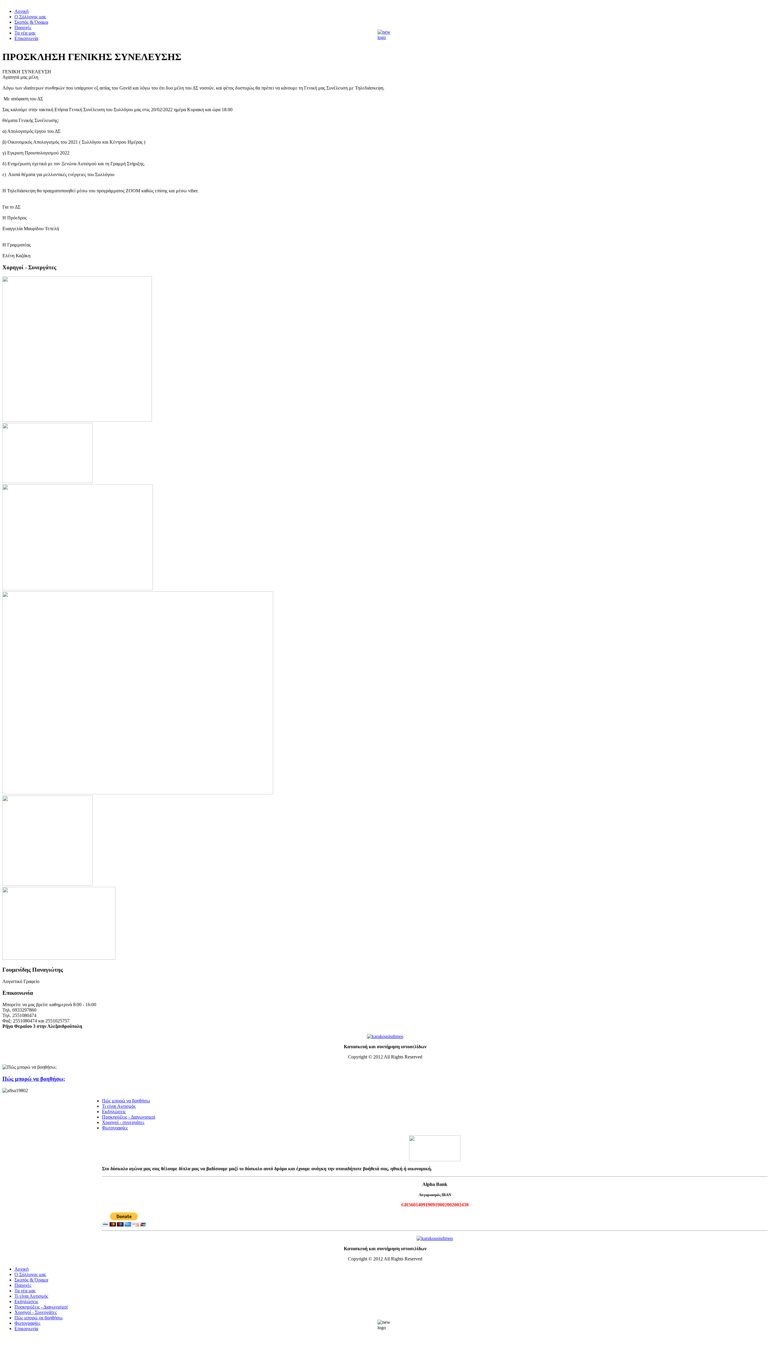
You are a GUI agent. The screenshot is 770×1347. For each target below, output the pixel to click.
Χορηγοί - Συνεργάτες (35, 1312)
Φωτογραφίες (115, 1127)
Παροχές (22, 27)
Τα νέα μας (24, 32)
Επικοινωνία (26, 38)
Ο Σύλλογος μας (30, 16)
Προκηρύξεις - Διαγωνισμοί (128, 1116)
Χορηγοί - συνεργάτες (123, 1122)
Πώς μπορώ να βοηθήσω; (33, 1079)
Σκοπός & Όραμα (31, 22)
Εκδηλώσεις (114, 1111)
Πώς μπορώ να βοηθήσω (126, 1100)
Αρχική (21, 11)
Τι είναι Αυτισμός (119, 1106)
